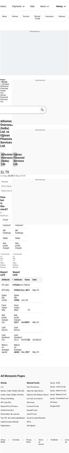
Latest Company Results (9, 422)
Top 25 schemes (33, 387)
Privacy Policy (28, 441)
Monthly (21, 391)
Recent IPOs (5, 406)
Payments (17, 6)
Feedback (54, 440)
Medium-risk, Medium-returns (38, 395)
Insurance (49, 16)
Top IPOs (7, 402)
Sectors (26, 16)
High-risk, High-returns (35, 391)
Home (3, 6)
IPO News (14, 406)
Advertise (15, 440)
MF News (53, 402)
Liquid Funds (32, 414)
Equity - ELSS (55, 383)
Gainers (62, 16)
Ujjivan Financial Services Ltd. (6, 141)
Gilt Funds (30, 402)
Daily (9, 391)
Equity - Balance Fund (58, 394)
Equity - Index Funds (57, 387)
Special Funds (32, 410)
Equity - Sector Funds (58, 391)
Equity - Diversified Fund (59, 398)
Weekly (14, 391)
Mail (32, 6)
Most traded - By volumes (10, 414)
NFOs (29, 422)
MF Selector (31, 426)
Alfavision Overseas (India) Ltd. (7, 126)
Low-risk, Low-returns (35, 398)
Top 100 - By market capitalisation (13, 418)
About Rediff (3, 441)
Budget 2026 (55, 406)
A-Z (2, 387)
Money (59, 6)
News (43, 6)
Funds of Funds (33, 406)
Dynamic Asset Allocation (36, 418)
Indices (15, 16)
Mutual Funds (37, 17)
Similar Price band (7, 410)
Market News (5, 426)
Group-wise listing (7, 398)
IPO (2, 402)
